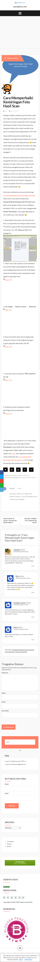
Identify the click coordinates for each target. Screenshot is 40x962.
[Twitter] (5, 470)
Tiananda (16, 550)
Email (4, 702)
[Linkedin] (18, 470)
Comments (10, 841)
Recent (9, 846)
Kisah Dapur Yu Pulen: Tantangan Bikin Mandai (10, 520)
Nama (4, 693)
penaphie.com (20, 6)
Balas (33, 566)
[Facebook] (25, 470)
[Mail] (31, 470)
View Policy (28, 959)
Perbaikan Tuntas (19, 603)
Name (7, 784)
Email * (7, 793)
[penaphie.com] (20, 3)
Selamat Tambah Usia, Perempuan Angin (30, 520)
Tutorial (15, 58)
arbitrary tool (22, 475)
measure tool (26, 477)
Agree (21, 959)
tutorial (33, 477)
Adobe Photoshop (11, 475)
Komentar (5, 673)
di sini (13, 453)
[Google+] (12, 470)
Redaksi (9, 58)
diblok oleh (20, 862)
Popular (9, 844)
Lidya (15, 627)
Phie (5, 111)
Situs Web (5, 711)
